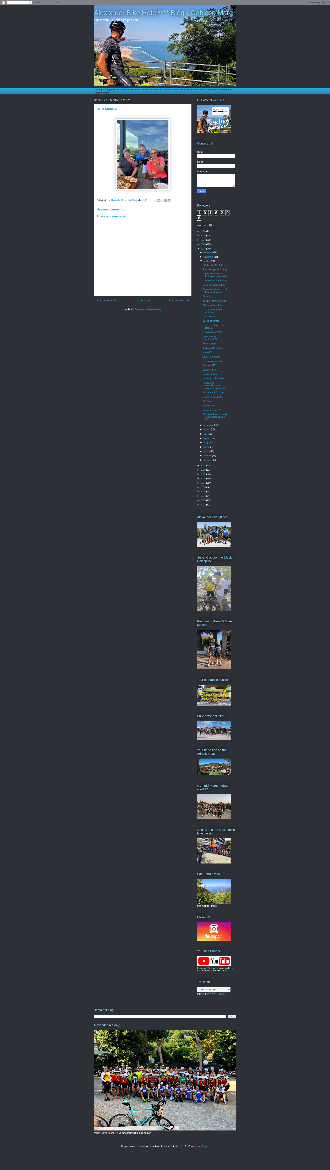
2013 (203, 500)
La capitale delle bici (213, 361)
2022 (203, 248)
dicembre (208, 252)
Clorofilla (207, 296)
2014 (203, 496)
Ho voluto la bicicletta (213, 378)
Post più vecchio (179, 300)
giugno (207, 438)
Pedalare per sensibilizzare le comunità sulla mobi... (215, 385)
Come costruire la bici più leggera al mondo (215, 290)
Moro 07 (207, 352)
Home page (142, 300)
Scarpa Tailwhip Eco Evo (215, 300)
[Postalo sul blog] (159, 200)
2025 (203, 235)
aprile (207, 447)
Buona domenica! (211, 410)
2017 (203, 483)
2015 (203, 491)
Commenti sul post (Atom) (148, 309)
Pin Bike (207, 401)
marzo (207, 451)
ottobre (207, 261)
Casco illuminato (211, 321)
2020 (203, 470)
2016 (203, 487)
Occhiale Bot (209, 316)
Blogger (204, 1146)
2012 (203, 504)
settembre (209, 425)
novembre (209, 256)
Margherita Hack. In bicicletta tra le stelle (214, 275)
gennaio (208, 460)
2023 (203, 244)
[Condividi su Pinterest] (169, 200)
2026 (203, 231)
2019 (203, 474)
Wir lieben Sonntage (213, 305)
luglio (206, 434)
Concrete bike (209, 370)
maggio (207, 442)
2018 (203, 478)
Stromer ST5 (209, 365)
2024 (203, 240)
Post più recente (106, 300)
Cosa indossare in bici (214, 285)
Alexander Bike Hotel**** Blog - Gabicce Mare (163, 12)
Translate (221, 994)
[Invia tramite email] (156, 200)
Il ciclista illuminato (212, 348)
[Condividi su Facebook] (165, 200)
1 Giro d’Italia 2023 (212, 332)
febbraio (208, 455)
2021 (203, 465)
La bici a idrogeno (211, 356)
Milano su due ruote (212, 397)
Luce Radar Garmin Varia (215, 280)
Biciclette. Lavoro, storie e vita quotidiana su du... (215, 417)
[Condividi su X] (162, 200)
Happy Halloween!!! (212, 265)
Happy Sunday (210, 374)
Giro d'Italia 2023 (211, 405)
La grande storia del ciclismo (212, 311)
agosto (207, 429)
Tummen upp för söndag (215, 269)
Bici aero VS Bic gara (213, 392)
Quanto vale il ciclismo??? (210, 338)
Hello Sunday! (210, 343)
